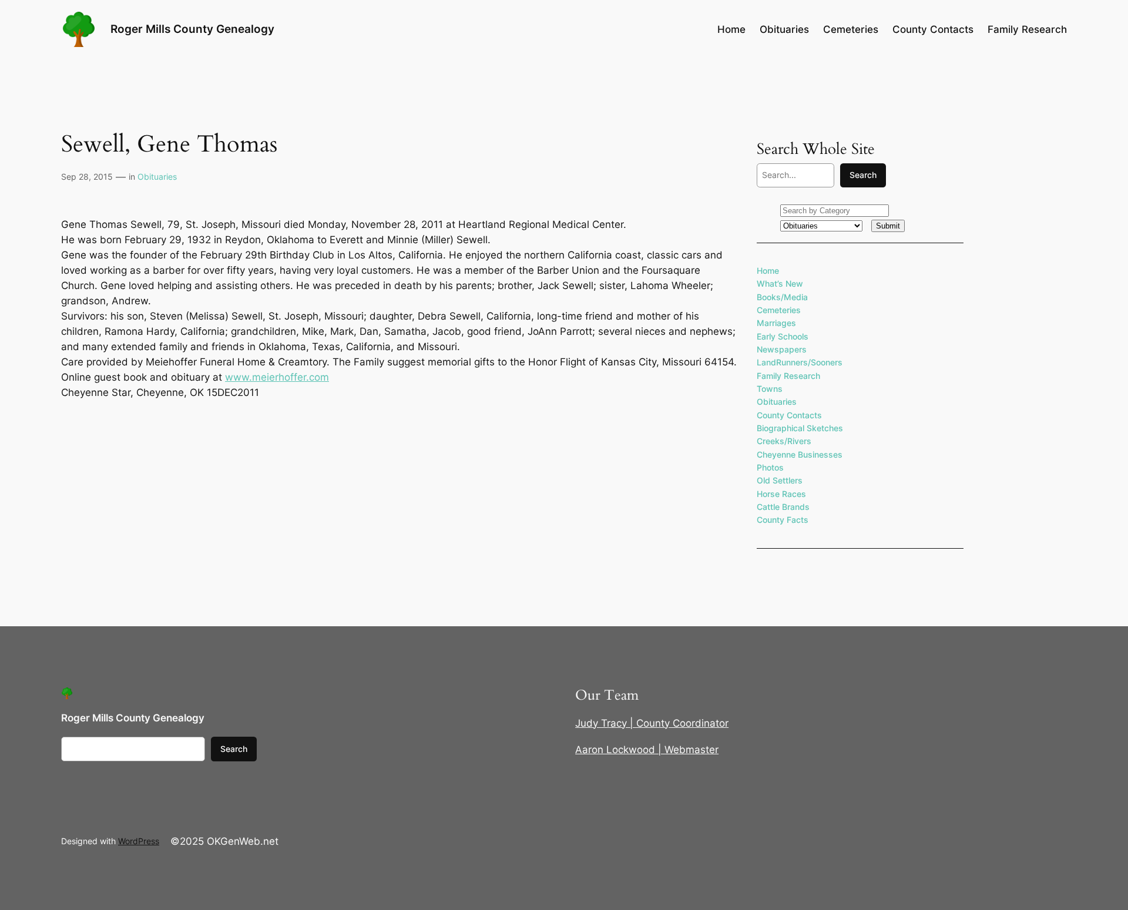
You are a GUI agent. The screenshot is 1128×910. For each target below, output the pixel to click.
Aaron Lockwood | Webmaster (647, 749)
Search (863, 175)
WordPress (138, 841)
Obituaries (157, 177)
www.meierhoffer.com (277, 377)
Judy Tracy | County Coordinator (651, 723)
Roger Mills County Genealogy (192, 29)
